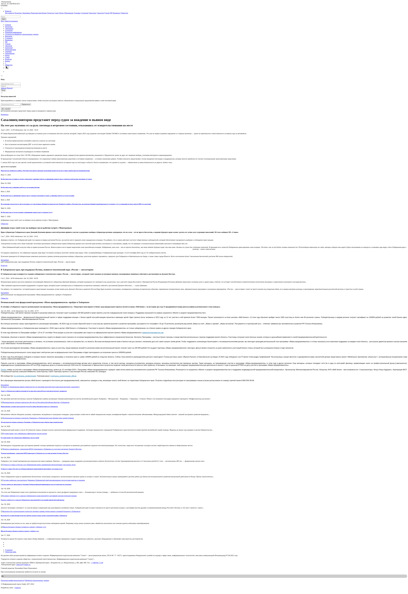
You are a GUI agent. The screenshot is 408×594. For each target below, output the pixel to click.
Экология (100, 13)
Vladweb (18, 588)
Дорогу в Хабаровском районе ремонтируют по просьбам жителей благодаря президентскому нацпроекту (34, 391)
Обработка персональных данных (37, 580)
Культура (50, 13)
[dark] (7, 67)
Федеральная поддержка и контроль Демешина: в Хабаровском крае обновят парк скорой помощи (32, 422)
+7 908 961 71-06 (97, 563)
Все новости (9, 13)
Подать (4, 370)
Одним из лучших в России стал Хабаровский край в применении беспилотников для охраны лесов (32, 469)
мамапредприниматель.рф (152, 333)
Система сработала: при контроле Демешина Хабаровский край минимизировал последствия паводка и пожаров (36, 484)
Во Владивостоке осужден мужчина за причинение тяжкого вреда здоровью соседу (27, 212)
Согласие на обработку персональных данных (22, 34)
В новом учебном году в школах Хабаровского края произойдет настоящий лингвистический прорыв (32, 500)
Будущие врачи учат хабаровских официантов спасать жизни (20, 438)
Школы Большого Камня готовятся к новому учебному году (20, 531)
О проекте (9, 38)
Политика (18, 13)
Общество (124, 13)
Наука (61, 13)
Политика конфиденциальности (12, 580)
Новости (8, 11)
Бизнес (44, 13)
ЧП (111, 13)
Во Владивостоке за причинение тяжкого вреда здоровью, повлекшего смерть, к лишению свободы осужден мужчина (37, 195)
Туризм (107, 13)
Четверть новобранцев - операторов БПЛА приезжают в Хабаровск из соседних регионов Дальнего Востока (34, 453)
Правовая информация (13, 32)
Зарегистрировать (11, 21)
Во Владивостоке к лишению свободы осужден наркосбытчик (20, 187)
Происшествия (36, 13)
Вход (2, 21)
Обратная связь (10, 552)
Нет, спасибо (6, 109)
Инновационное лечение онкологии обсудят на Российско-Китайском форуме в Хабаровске (29, 406)
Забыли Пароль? (7, 88)
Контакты (8, 36)
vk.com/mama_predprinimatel (25, 376)
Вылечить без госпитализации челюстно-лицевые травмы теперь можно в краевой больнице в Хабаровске (34, 515)
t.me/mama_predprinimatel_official (63, 376)
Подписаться (26, 104)
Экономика (26, 13)
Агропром (84, 13)
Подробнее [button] (5, 260)
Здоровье (77, 13)
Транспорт (92, 13)
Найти (4, 19)
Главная (8, 25)
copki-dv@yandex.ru (23, 564)
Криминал (116, 13)
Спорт (56, 13)
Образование (69, 13)
